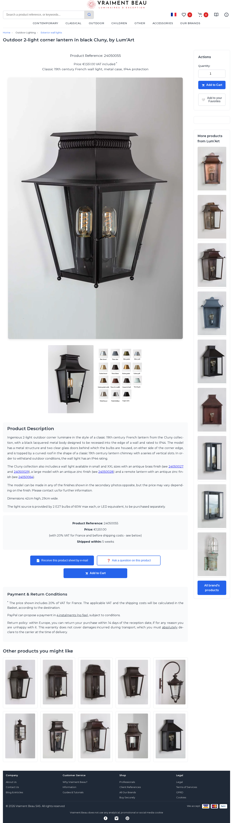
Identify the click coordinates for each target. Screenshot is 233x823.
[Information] (226, 14)
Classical (73, 23)
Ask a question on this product (129, 560)
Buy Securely (127, 797)
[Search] (89, 15)
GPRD (179, 792)
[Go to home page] (116, 5)
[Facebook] (105, 818)
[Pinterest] (127, 818)
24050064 (25, 477)
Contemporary (45, 23)
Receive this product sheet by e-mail (62, 560)
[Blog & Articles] (216, 14)
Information (69, 787)
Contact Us (12, 787)
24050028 (105, 472)
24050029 (21, 472)
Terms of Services (186, 787)
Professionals (127, 782)
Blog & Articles (14, 792)
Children (119, 23)
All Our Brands (127, 792)
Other (140, 23)
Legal (179, 782)
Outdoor (96, 23)
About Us (11, 782)
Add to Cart (98, 573)
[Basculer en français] (173, 14)
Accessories (163, 23)
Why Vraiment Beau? (75, 782)
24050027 (176, 466)
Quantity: (204, 66)
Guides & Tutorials (73, 792)
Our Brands (190, 23)
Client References (130, 787)
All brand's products (212, 588)
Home (6, 32)
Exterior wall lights (51, 32)
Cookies (181, 797)
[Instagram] (116, 818)
